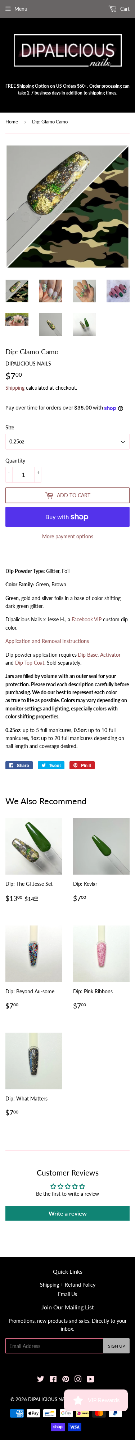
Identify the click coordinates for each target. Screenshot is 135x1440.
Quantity (15, 461)
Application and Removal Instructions (47, 641)
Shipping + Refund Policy (67, 1285)
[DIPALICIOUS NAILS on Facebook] (53, 1380)
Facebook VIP (87, 619)
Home (11, 121)
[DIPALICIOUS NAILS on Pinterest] (65, 1380)
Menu (20, 9)
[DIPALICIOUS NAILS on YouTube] (90, 1380)
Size (9, 427)
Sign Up (116, 1346)
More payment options (67, 536)
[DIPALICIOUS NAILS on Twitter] (40, 1380)
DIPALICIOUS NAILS (50, 1399)
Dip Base (88, 655)
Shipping (14, 388)
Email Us (67, 1294)
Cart (124, 9)
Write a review (68, 1213)
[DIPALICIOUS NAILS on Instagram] (78, 1380)
